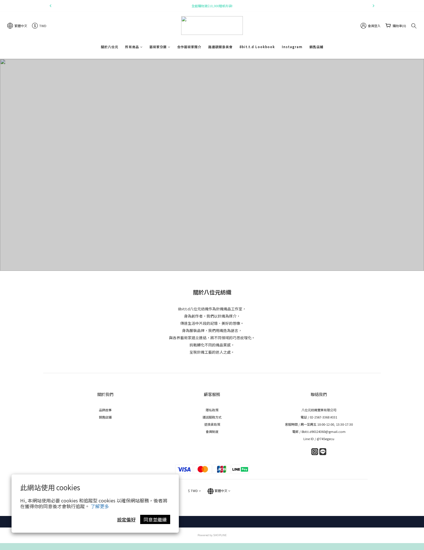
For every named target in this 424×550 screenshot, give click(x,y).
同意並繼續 (155, 519)
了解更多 (100, 506)
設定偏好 (126, 519)
